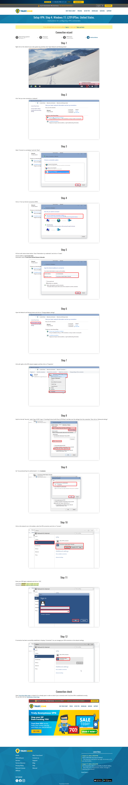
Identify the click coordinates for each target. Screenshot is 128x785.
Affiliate (18, 770)
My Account (108, 5)
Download (95, 11)
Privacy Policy (20, 765)
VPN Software (20, 758)
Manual (35, 768)
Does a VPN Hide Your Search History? (92, 757)
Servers (102, 11)
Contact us (36, 758)
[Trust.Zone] (24, 11)
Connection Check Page (33, 697)
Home (17, 755)
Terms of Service (20, 763)
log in (67, 27)
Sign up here (80, 27)
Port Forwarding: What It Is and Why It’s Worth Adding (96, 765)
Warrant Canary (20, 768)
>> (66, 5)
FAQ (34, 765)
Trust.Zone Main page (24, 695)
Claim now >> (78, 2)
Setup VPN (87, 11)
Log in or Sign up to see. (32, 583)
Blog (34, 763)
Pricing (80, 11)
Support (109, 11)
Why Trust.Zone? (70, 11)
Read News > (84, 772)
